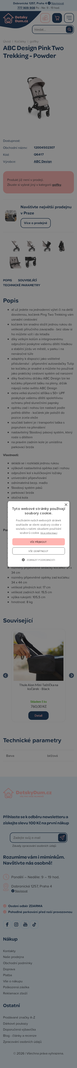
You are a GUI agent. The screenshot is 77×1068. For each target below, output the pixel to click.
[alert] (38, 534)
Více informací (48, 532)
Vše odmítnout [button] (38, 550)
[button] (38, 560)
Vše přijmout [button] (38, 541)
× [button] (65, 504)
